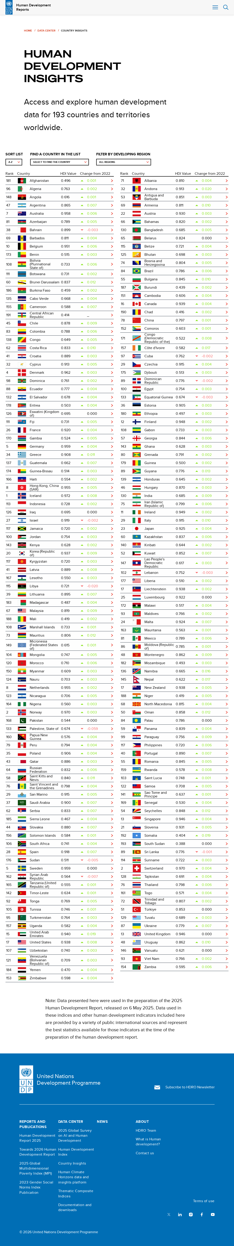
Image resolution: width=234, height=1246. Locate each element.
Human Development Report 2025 (37, 1138)
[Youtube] (213, 1214)
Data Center (46, 30)
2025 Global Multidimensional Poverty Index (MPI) (35, 1168)
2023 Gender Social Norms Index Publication (36, 1187)
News (102, 1121)
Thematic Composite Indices (75, 1194)
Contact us (145, 1153)
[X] (169, 1214)
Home (28, 30)
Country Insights (72, 1163)
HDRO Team (146, 1130)
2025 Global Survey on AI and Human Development (75, 1135)
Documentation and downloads (75, 1207)
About (142, 1121)
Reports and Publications (33, 1124)
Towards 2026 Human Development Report (37, 1152)
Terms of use (204, 1201)
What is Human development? (148, 1142)
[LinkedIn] (180, 1214)
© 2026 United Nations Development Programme (58, 1232)
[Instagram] (191, 1214)
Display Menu (215, 7)
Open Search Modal (226, 7)
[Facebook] (202, 1214)
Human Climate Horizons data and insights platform (73, 1177)
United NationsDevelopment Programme (69, 1079)
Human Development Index (76, 1152)
